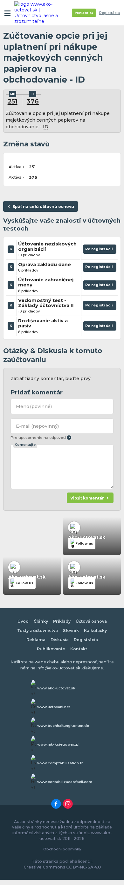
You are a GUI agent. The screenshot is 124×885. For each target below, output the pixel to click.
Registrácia (109, 13)
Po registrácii (99, 250)
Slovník (71, 630)
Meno (34, 406)
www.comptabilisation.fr (60, 763)
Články (41, 621)
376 (33, 101)
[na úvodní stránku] (38, 12)
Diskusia (60, 639)
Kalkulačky (95, 630)
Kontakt (78, 649)
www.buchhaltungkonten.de (63, 725)
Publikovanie (51, 649)
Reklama (35, 639)
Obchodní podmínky (62, 849)
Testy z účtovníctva (37, 630)
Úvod (23, 621)
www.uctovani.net (53, 707)
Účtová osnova (91, 621)
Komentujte (25, 444)
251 (12, 101)
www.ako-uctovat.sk (56, 688)
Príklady (62, 621)
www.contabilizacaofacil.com (64, 782)
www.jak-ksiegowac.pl (58, 744)
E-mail (37, 426)
